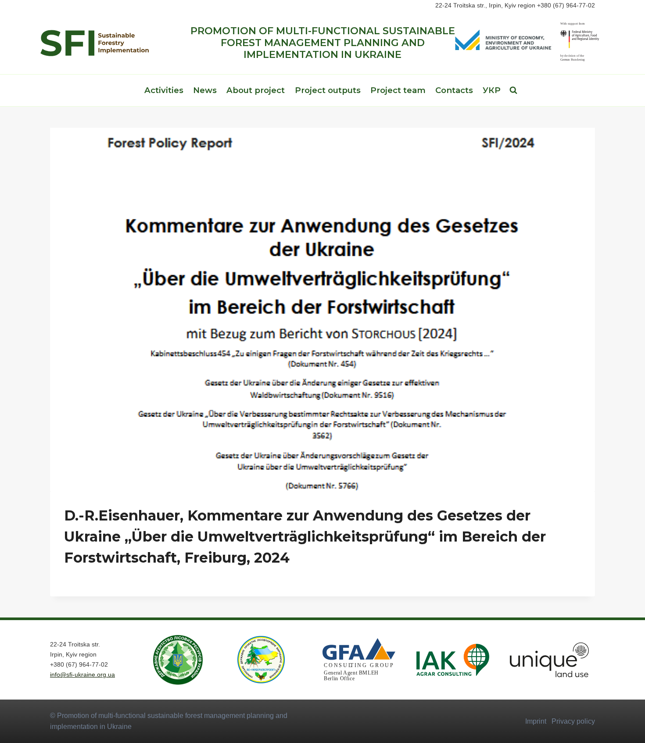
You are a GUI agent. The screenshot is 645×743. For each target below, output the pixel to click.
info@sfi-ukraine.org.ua (82, 674)
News (205, 90)
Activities (163, 90)
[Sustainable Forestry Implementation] (94, 43)
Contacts (454, 90)
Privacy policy (573, 721)
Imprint (535, 721)
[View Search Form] (513, 90)
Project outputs (328, 90)
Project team (398, 90)
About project (255, 90)
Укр (492, 90)
